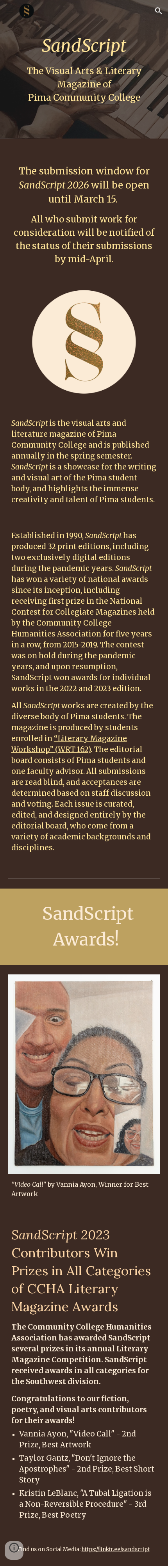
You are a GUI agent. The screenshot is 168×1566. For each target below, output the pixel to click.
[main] (84, 69)
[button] (9, 10)
